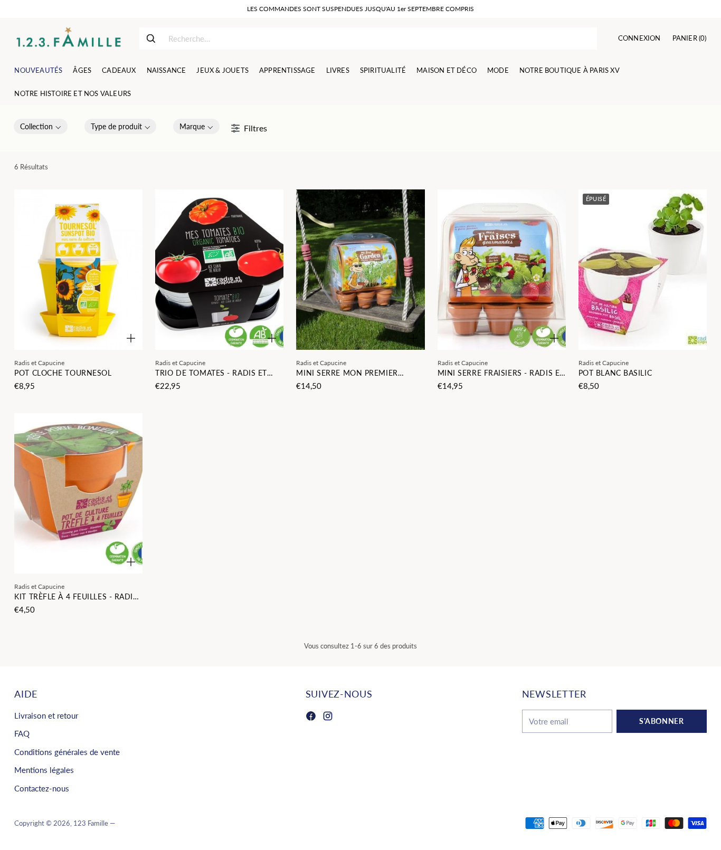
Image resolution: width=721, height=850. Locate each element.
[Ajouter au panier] (130, 338)
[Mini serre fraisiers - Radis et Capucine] (502, 269)
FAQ (22, 733)
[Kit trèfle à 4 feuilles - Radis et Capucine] (78, 493)
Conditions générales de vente (67, 752)
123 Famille (90, 823)
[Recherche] (151, 38)
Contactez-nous (41, 788)
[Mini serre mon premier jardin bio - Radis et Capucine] (360, 269)
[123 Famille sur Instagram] (327, 717)
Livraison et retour (46, 715)
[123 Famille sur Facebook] (311, 717)
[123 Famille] (68, 38)
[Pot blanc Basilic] (642, 269)
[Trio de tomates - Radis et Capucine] (219, 269)
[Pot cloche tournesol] (78, 269)
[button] (40, 126)
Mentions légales (44, 770)
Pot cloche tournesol (62, 372)
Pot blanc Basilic (615, 372)
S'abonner (661, 721)
